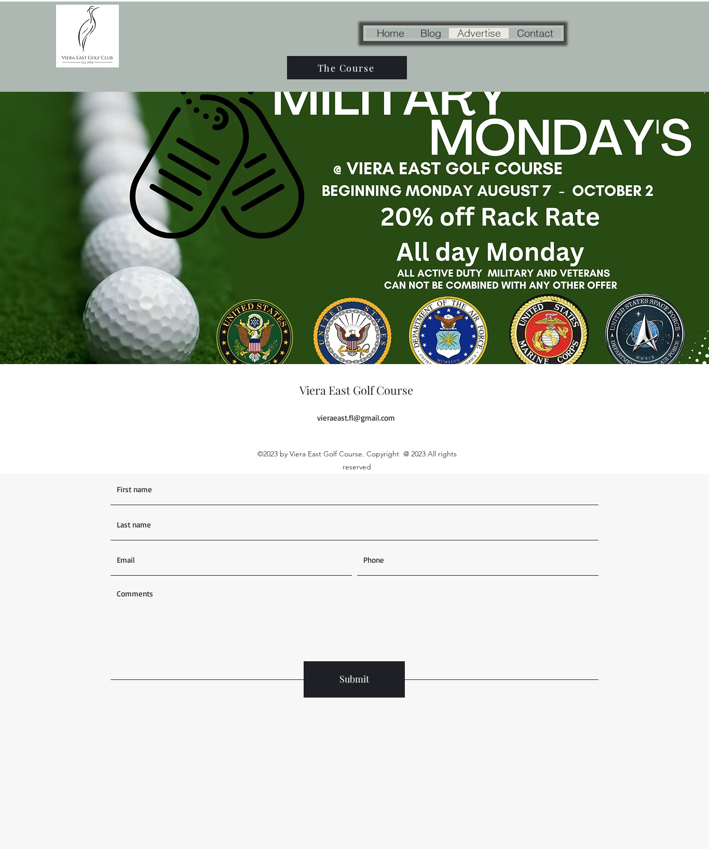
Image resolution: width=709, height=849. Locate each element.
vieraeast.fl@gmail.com (356, 418)
